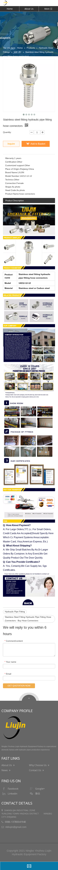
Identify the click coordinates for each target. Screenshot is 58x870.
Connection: (11, 183)
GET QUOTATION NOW (19, 685)
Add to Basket (37, 144)
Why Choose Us (38, 765)
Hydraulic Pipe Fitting (15, 611)
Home (10, 8)
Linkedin (12, 793)
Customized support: (15, 165)
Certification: (11, 162)
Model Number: (12, 176)
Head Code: (11, 190)
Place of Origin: (12, 169)
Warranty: (9, 158)
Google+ (40, 788)
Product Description (14, 200)
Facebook (13, 788)
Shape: (8, 187)
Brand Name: (11, 172)
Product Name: (12, 194)
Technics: (9, 179)
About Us (29, 8)
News (4, 770)
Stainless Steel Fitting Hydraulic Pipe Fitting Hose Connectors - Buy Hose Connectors (28, 619)
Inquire (11, 144)
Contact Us (35, 770)
